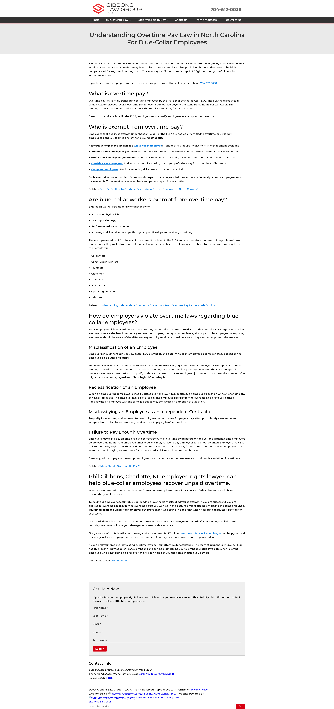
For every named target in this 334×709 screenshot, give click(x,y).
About (181, 20)
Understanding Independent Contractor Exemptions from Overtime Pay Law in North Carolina (157, 305)
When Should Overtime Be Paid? (119, 466)
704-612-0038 (208, 83)
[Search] (240, 706)
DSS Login (106, 701)
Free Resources (207, 20)
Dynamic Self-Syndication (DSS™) (157, 697)
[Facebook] (107, 678)
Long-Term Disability (152, 20)
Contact (233, 20)
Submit (99, 648)
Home (96, 20)
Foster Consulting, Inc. (159, 693)
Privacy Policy (199, 689)
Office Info (144, 674)
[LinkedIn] (109, 678)
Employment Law (117, 20)
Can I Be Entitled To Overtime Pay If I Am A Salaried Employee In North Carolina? (148, 189)
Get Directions (163, 674)
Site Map (94, 701)
